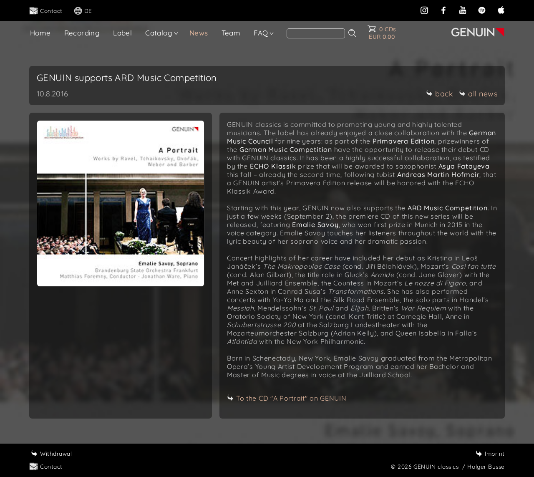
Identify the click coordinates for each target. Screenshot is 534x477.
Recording (82, 32)
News (198, 32)
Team (231, 32)
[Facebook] (443, 9)
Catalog (158, 32)
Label (122, 32)
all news (482, 93)
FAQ (261, 32)
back (444, 93)
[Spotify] (482, 9)
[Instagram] (424, 9)
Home (40, 32)
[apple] (501, 9)
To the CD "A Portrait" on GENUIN (291, 398)
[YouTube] (463, 9)
